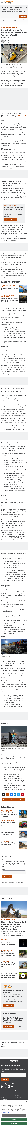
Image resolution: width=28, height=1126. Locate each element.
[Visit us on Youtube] (12, 1086)
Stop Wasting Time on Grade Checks (9, 289)
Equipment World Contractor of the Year (13, 991)
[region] (14, 1113)
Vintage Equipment (6, 950)
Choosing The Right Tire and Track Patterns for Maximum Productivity (9, 300)
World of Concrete (20, 115)
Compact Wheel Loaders (8, 919)
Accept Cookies (14, 1123)
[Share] (11, 794)
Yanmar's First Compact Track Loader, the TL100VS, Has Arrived (9, 824)
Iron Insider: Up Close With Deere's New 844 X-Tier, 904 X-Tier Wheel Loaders (9, 975)
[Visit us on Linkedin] (9, 1086)
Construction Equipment (10, 27)
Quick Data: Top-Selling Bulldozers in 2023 (8, 843)
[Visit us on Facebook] (2, 1086)
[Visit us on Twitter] (5, 1086)
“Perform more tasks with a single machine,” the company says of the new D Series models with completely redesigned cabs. (13, 933)
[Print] (3, 794)
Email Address (6, 869)
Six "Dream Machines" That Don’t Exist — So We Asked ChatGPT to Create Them (9, 942)
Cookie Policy (6, 1112)
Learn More (8, 1005)
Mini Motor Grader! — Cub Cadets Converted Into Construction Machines (9, 953)
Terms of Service (8, 21)
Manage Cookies (14, 1115)
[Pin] (22, 794)
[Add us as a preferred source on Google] (7, 794)
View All (19, 1026)
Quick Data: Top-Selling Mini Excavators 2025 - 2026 (8, 964)
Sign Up (5, 1079)
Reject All (14, 1119)
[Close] (26, 1101)
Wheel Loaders (5, 972)
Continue (7, 876)
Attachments (5, 830)
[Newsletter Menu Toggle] (26, 2)
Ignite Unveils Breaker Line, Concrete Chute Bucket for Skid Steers (9, 814)
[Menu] (2, 2)
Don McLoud (8, 40)
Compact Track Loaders (8, 820)
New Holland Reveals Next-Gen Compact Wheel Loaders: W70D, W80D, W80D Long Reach (14, 925)
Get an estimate (10, 219)
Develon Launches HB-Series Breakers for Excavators (7, 834)
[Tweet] (18, 794)
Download (8, 1026)
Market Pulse (5, 841)
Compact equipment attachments (6, 811)
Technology (4, 939)
